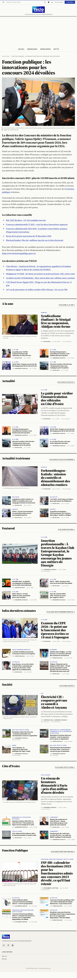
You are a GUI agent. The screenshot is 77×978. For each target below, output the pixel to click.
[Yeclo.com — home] (38, 9)
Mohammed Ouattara (51, 888)
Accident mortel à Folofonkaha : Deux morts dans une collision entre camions (40, 278)
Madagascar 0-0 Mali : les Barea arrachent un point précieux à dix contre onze (40, 273)
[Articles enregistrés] (48, 2)
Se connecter (59, 2)
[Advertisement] (38, 32)
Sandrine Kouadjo (50, 569)
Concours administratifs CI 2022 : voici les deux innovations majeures (37, 224)
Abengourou (32, 49)
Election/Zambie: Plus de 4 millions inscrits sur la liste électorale (34, 240)
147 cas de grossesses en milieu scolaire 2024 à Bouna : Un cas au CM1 (37, 289)
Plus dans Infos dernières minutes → (61, 612)
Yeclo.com (5, 56)
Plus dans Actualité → (66, 382)
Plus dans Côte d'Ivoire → (65, 767)
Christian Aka (48, 720)
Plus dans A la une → (67, 305)
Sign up (4, 956)
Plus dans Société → (67, 685)
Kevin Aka (47, 341)
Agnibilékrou (45, 49)
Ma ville (4, 959)
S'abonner (70, 2)
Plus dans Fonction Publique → (63, 851)
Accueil (21, 49)
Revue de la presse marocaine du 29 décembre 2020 (28, 236)
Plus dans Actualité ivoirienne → (62, 459)
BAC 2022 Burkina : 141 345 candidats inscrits (26, 220)
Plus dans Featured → (66, 529)
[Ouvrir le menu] (3, 2)
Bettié (56, 49)
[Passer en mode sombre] (52, 2)
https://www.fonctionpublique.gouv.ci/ (19, 253)
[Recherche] (45, 2)
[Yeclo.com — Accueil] (6, 937)
